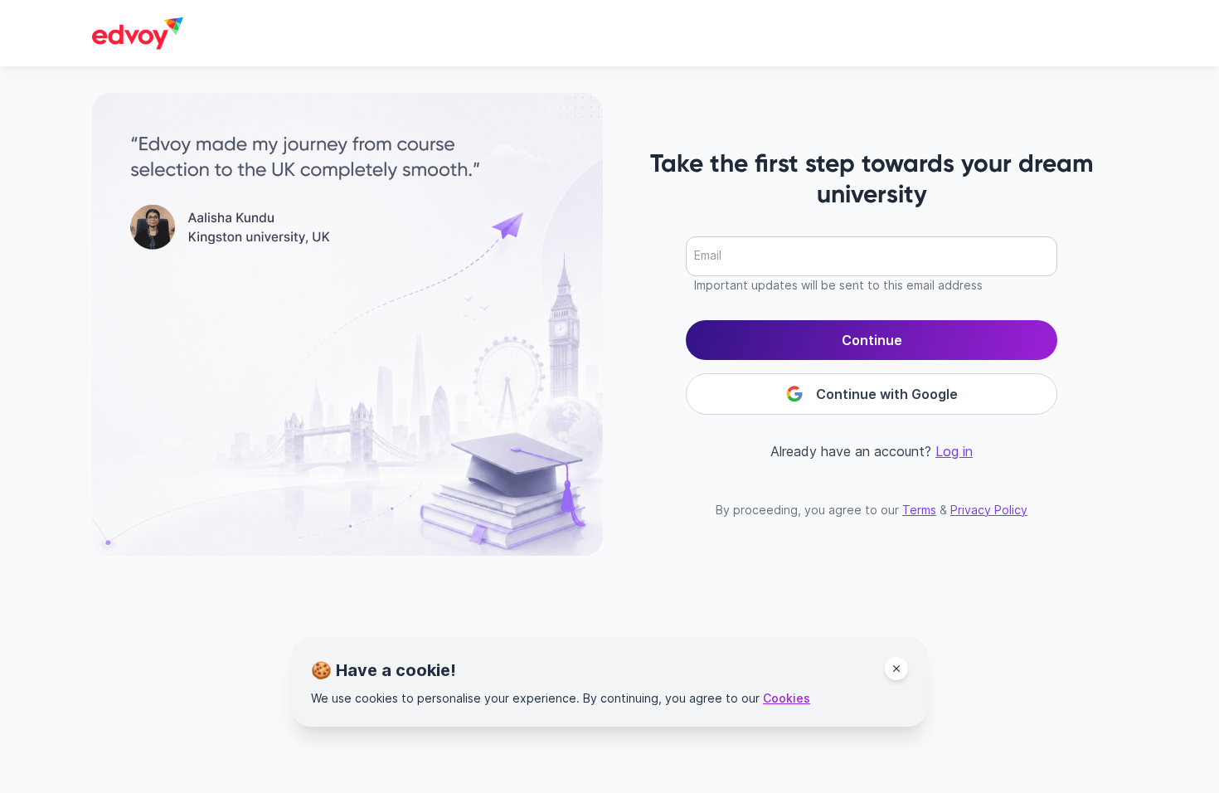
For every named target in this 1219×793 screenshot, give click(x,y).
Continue (872, 340)
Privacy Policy (988, 510)
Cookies (786, 698)
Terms (919, 510)
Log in (954, 451)
